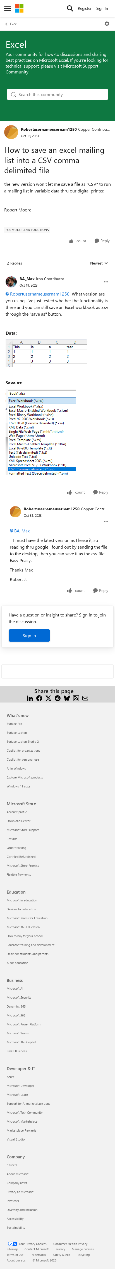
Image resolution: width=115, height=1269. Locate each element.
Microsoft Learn (17, 1094)
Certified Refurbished (21, 856)
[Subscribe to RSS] (76, 698)
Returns (12, 839)
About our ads (16, 1260)
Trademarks (38, 1255)
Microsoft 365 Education (23, 927)
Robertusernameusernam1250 (49, 129)
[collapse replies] (57, 274)
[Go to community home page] (19, 8)
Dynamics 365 (16, 1006)
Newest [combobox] (99, 263)
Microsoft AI (15, 988)
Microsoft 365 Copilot (21, 1042)
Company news (17, 1183)
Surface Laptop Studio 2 (23, 741)
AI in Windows (16, 768)
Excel (14, 24)
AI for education (17, 963)
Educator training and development (30, 945)
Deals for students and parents (28, 954)
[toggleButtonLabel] (107, 24)
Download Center (18, 821)
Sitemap (12, 1249)
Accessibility (15, 1218)
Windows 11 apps (18, 786)
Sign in (29, 635)
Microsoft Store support (23, 830)
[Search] (70, 8)
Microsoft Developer (20, 1086)
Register (85, 8)
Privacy (60, 1249)
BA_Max (27, 278)
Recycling (83, 1255)
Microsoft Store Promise (23, 865)
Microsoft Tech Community (24, 1112)
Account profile (17, 812)
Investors (13, 1201)
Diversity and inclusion (22, 1210)
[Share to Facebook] (39, 698)
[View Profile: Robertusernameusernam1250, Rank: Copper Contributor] (11, 132)
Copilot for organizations (23, 750)
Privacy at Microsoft (20, 1192)
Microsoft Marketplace (22, 1121)
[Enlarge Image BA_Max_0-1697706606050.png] (46, 353)
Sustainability (16, 1227)
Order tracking (16, 848)
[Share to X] (48, 698)
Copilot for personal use (23, 759)
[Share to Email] (85, 698)
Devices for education (21, 909)
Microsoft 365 (16, 1015)
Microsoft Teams (18, 1033)
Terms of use (15, 1255)
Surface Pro (14, 724)
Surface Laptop (17, 732)
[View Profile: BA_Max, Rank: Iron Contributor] (11, 281)
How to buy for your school (25, 936)
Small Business (17, 1051)
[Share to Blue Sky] (67, 698)
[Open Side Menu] (7, 8)
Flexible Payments (19, 874)
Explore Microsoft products (25, 777)
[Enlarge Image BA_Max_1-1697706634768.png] (41, 432)
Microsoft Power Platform (24, 1024)
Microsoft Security (19, 997)
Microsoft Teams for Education (27, 918)
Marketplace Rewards (21, 1130)
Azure (11, 1077)
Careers (12, 1165)
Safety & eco (61, 1255)
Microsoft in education (22, 900)
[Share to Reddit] (58, 698)
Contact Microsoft (37, 1249)
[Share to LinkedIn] (30, 698)
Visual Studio (16, 1139)
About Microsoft (17, 1174)
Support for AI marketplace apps (28, 1103)
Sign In (102, 8)
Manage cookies (83, 1249)
